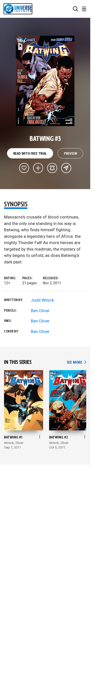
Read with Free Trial (30, 153)
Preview (70, 153)
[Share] (66, 168)
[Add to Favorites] (24, 168)
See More (76, 362)
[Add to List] (38, 168)
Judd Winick (42, 300)
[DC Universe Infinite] (18, 9)
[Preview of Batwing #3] (45, 81)
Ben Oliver (40, 310)
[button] (75, 9)
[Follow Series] (52, 168)
